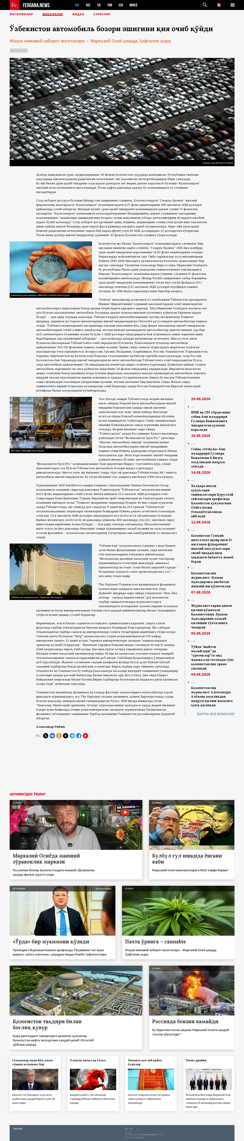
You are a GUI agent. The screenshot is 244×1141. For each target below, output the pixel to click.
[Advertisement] (122, 767)
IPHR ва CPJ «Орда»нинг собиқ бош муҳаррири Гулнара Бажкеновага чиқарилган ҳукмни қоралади (211, 421)
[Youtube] (85, 735)
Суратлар (101, 14)
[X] (45, 735)
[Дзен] (65, 735)
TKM (109, 5)
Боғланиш (18, 1128)
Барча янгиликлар (216, 713)
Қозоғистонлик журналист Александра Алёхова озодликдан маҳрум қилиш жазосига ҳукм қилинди (212, 696)
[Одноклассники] (59, 735)
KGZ (88, 5)
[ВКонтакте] (52, 735)
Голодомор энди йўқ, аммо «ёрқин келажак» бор (32, 1062)
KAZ (77, 5)
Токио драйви (196, 1060)
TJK (99, 5)
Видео (78, 14)
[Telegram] (72, 735)
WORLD (133, 5)
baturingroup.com (149, 1134)
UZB (121, 5)
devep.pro (141, 1137)
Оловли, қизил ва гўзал (88, 1060)
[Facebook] (78, 735)
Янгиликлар (21, 14)
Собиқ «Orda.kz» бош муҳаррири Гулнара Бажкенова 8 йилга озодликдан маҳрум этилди (208, 457)
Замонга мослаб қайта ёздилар (145, 1062)
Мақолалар (52, 14)
